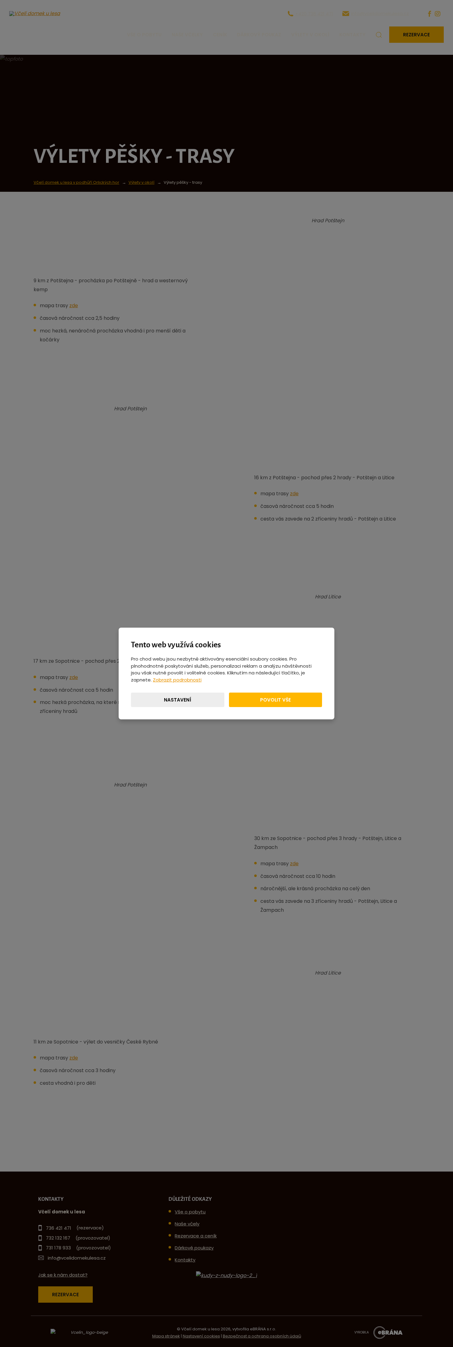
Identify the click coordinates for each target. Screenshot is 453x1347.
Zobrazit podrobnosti (177, 680)
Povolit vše (275, 700)
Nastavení (177, 700)
